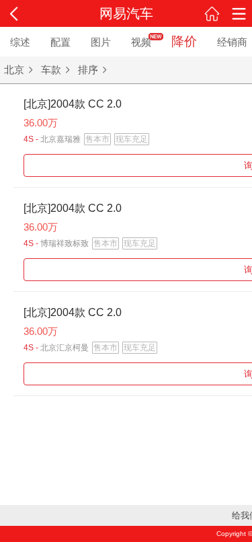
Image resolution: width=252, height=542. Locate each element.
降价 (184, 41)
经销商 (232, 42)
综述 (20, 42)
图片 (101, 42)
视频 (141, 42)
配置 (60, 42)
